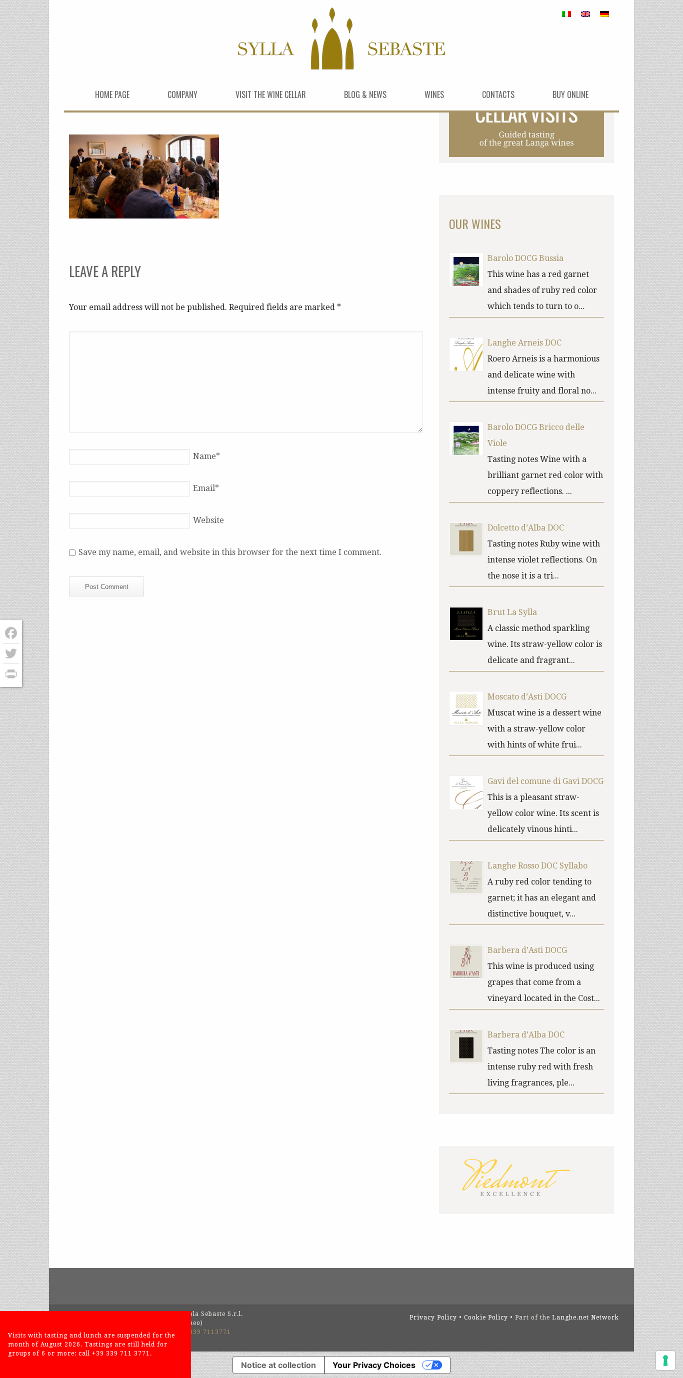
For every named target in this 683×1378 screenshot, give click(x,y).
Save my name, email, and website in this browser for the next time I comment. (230, 552)
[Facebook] (11, 633)
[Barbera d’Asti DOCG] (466, 961)
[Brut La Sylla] (466, 623)
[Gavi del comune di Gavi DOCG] (466, 793)
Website (208, 520)
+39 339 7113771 (203, 1332)
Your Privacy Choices (374, 1365)
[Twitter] (11, 654)
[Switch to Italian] (566, 13)
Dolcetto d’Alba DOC (526, 527)
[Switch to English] (585, 13)
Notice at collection (278, 1365)
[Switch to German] (604, 13)
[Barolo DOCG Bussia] (466, 269)
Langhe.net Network (585, 1317)
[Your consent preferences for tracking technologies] (665, 1360)
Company (183, 94)
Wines (434, 94)
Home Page (112, 94)
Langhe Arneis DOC (525, 343)
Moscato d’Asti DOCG (527, 697)
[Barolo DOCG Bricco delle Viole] (466, 439)
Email (206, 488)
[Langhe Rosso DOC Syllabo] (466, 877)
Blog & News (365, 94)
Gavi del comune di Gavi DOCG (546, 781)
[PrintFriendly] (11, 674)
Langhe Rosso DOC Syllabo (538, 865)
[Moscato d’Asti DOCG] (466, 708)
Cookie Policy (486, 1317)
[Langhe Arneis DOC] (466, 354)
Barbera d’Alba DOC (526, 1035)
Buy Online (570, 94)
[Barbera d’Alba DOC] (466, 1046)
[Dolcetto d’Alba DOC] (466, 539)
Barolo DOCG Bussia (526, 258)
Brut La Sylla (512, 612)
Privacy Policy (433, 1317)
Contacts (498, 94)
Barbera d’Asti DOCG (527, 950)
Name (206, 456)
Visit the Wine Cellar (271, 94)
